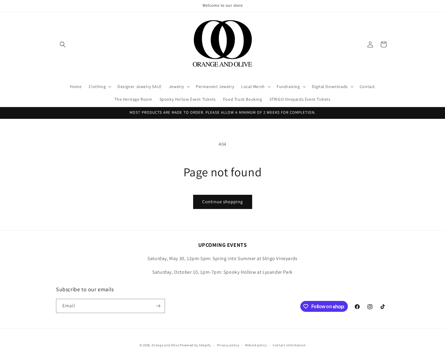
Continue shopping (222, 201)
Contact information (289, 345)
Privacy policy (228, 345)
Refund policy (256, 345)
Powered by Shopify (195, 345)
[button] (62, 44)
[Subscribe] (158, 306)
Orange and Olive (165, 345)
